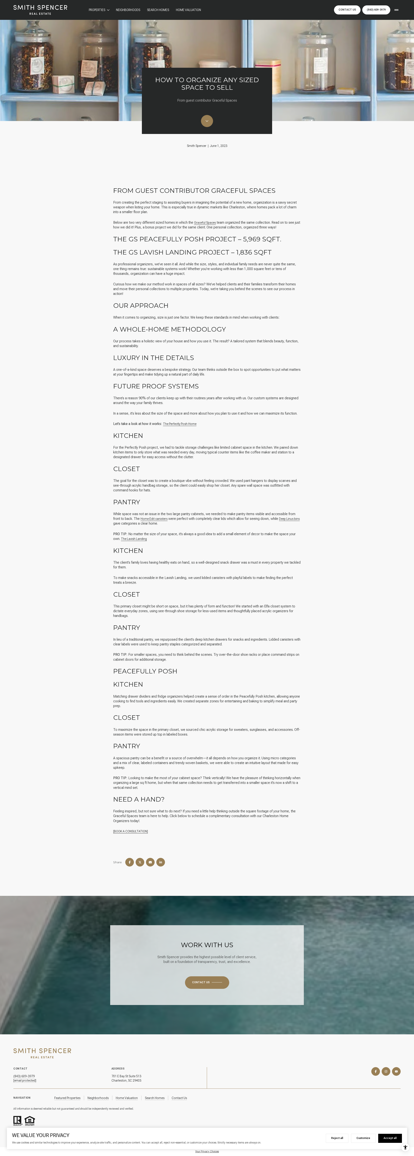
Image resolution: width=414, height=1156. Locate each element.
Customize (363, 1138)
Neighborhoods (128, 10)
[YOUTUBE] (396, 1071)
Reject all (337, 1138)
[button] (207, 982)
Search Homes (158, 10)
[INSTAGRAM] (386, 1071)
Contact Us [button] (347, 9)
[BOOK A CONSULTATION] (130, 831)
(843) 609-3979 (376, 9)
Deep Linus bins (289, 519)
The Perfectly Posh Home (179, 424)
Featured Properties (67, 1098)
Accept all (390, 1138)
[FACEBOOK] (375, 1071)
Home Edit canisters (154, 519)
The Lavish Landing (134, 539)
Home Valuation (188, 10)
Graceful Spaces (205, 222)
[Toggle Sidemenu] (396, 10)
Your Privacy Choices (207, 1151)
